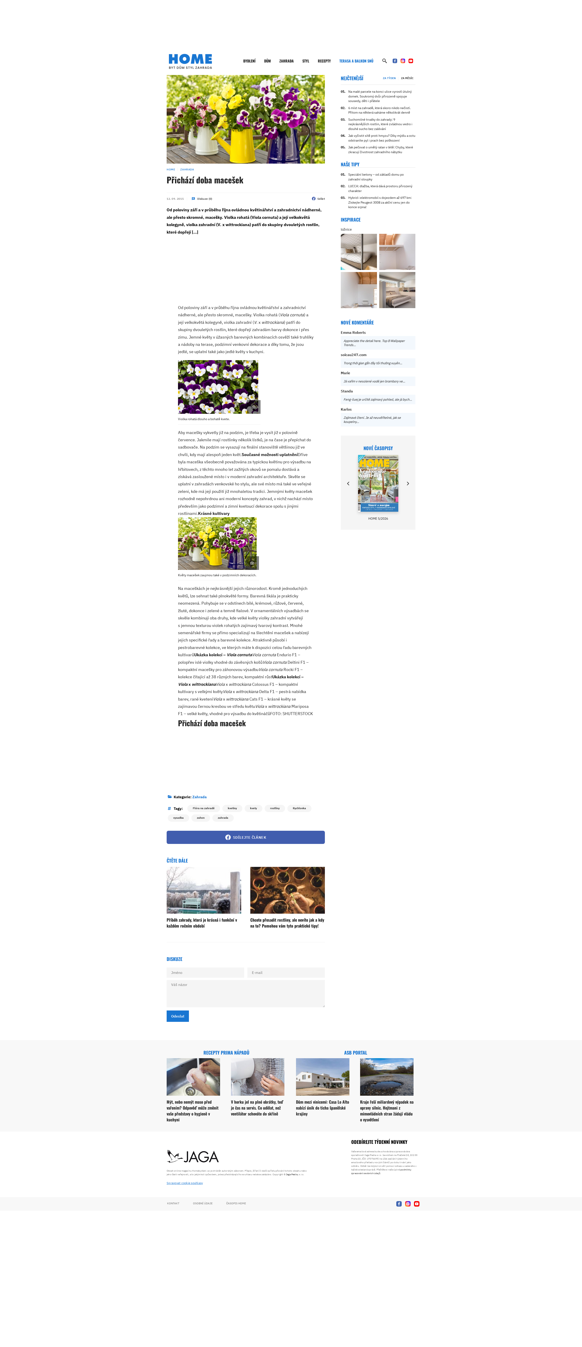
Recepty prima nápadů (226, 1052)
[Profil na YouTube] (411, 61)
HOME (171, 169)
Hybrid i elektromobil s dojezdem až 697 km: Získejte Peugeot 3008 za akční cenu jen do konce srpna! (380, 202)
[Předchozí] (348, 483)
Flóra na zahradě (204, 808)
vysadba (178, 817)
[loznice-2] (359, 252)
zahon (201, 817)
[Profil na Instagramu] (403, 61)
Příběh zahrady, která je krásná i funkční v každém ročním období (202, 922)
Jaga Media (292, 1174)
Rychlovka (299, 808)
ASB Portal (355, 1052)
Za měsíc (407, 78)
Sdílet (321, 198)
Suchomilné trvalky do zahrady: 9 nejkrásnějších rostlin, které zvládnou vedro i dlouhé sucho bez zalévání (380, 124)
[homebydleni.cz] (190, 61)
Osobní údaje (203, 1203)
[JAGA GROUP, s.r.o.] (193, 1156)
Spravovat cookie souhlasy (185, 1183)
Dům (267, 61)
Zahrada (286, 61)
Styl (305, 61)
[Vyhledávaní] (384, 61)
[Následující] (407, 483)
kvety (253, 808)
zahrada (223, 817)
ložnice (346, 229)
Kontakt (173, 1203)
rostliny (275, 808)
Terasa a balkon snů (356, 61)
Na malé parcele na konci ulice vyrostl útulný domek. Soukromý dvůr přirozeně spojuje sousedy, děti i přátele (380, 96)
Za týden (389, 78)
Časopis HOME (236, 1203)
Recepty (324, 61)
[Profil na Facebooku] (395, 61)
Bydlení (249, 61)
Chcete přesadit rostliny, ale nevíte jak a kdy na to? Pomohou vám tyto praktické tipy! (287, 922)
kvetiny (232, 808)
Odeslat (177, 1016)
